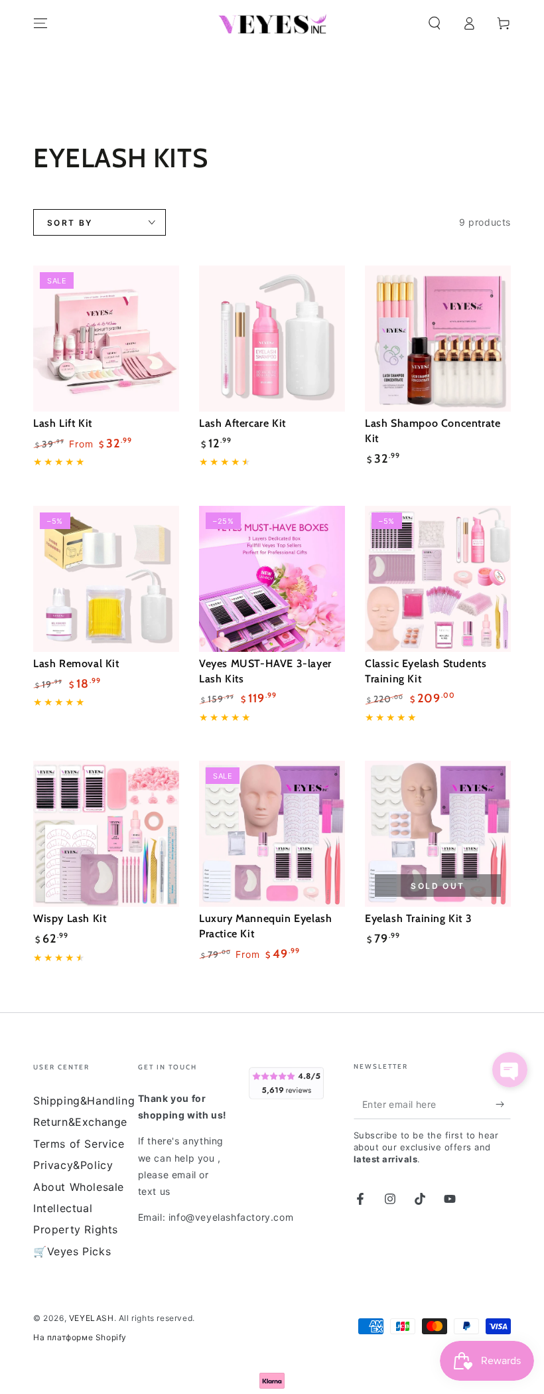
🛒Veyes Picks (72, 1251)
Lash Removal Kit (76, 663)
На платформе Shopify (80, 1337)
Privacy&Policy (73, 1165)
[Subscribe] (503, 1104)
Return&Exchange (80, 1121)
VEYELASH (91, 1318)
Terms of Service (79, 1143)
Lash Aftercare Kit (242, 423)
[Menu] (40, 23)
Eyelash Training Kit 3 (418, 918)
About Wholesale (78, 1187)
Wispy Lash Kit (69, 918)
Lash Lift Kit (62, 423)
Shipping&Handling (84, 1100)
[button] (434, 23)
